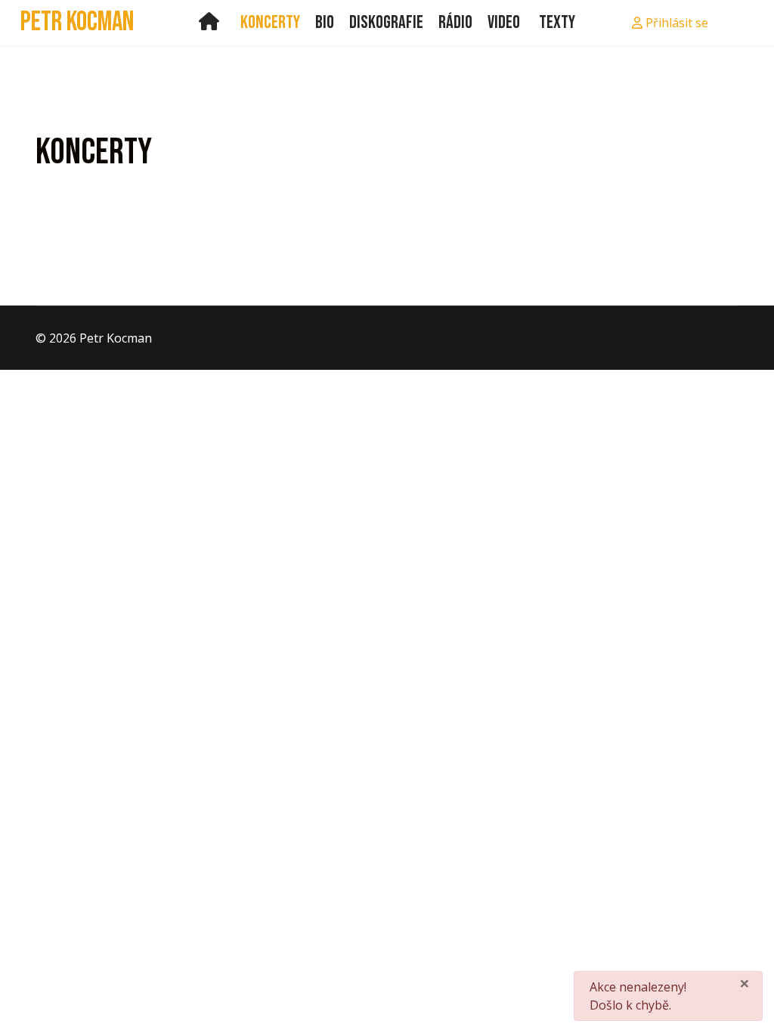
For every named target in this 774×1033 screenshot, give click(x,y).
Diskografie (386, 22)
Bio (324, 22)
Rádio (455, 22)
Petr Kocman (77, 22)
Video (504, 22)
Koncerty (270, 22)
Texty (557, 22)
